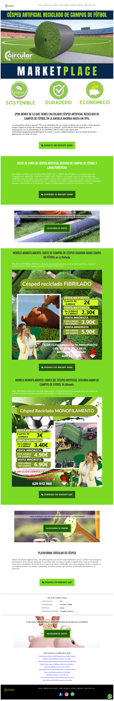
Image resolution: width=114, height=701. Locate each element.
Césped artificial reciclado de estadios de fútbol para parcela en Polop (57, 677)
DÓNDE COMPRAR (77, 5)
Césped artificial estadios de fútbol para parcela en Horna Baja (57, 680)
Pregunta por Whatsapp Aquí (58, 582)
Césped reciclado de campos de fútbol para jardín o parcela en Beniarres (57, 664)
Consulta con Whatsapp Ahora (58, 145)
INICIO (40, 5)
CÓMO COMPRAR (64, 5)
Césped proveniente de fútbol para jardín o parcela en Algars (57, 658)
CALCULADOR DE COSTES (57, 228)
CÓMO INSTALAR (89, 5)
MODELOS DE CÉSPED (51, 5)
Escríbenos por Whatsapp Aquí (58, 494)
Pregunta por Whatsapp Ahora (58, 367)
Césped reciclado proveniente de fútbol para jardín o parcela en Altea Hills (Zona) (57, 661)
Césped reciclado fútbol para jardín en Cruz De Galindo (57, 672)
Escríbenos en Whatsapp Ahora (58, 194)
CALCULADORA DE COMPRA (57, 528)
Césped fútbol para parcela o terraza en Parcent (57, 674)
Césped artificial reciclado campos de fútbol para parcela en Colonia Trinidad (57, 669)
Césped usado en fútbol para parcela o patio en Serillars (57, 666)
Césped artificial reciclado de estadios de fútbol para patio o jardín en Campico (57, 656)
